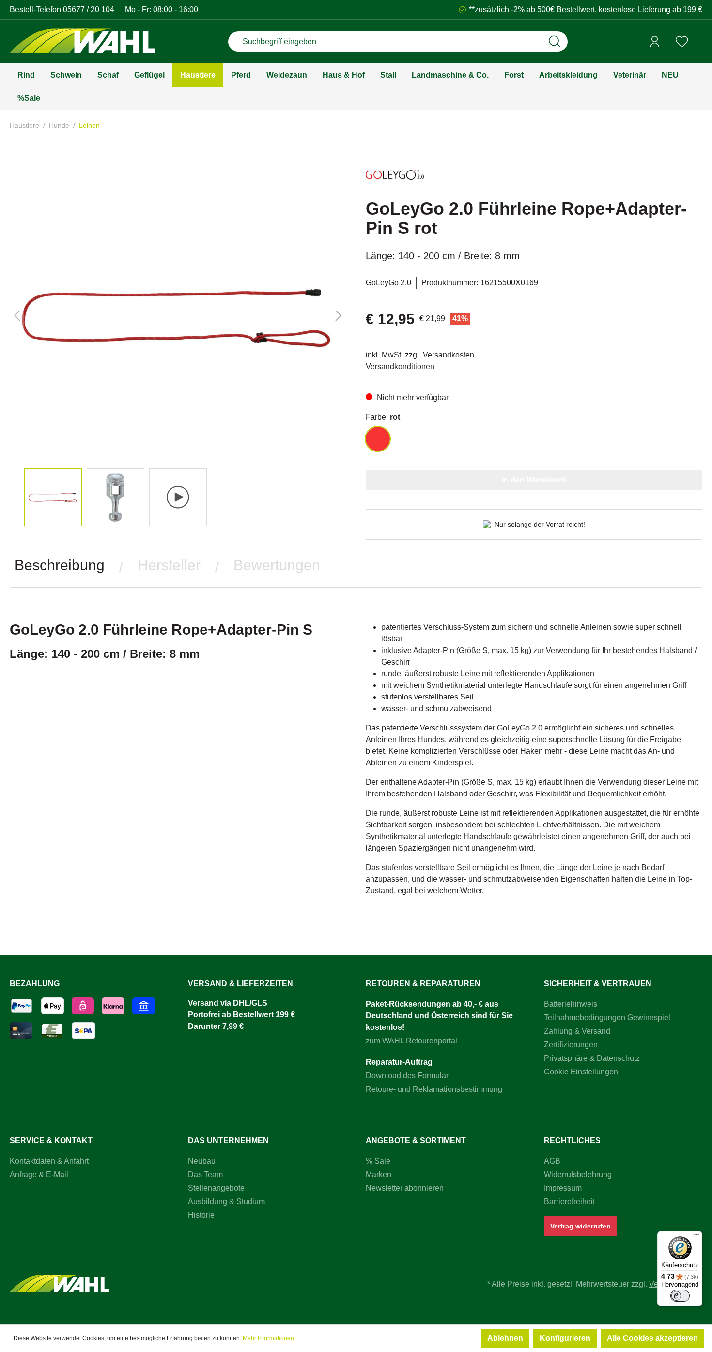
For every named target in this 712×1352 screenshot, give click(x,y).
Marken (378, 1174)
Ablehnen (505, 1338)
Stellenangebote (216, 1188)
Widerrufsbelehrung (578, 1174)
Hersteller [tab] (169, 565)
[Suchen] (555, 41)
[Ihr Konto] (654, 41)
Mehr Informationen (268, 1338)
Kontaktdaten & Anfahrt (49, 1161)
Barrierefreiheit (569, 1201)
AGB (552, 1161)
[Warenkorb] (699, 42)
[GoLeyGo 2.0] (395, 179)
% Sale (378, 1161)
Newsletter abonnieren (405, 1188)
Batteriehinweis (570, 1004)
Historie (201, 1215)
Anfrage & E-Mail (39, 1174)
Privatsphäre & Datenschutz (592, 1058)
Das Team (205, 1174)
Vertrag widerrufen (580, 1226)
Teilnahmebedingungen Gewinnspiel (607, 1017)
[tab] (60, 565)
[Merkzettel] (682, 41)
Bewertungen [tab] (276, 565)
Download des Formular (407, 1076)
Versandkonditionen (400, 366)
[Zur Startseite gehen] (82, 42)
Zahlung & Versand (577, 1031)
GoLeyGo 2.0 (388, 283)
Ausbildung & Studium (226, 1201)
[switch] (680, 1296)
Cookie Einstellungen (581, 1072)
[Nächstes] (338, 315)
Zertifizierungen (571, 1045)
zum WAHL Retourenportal (411, 1041)
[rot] (378, 439)
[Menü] (696, 1237)
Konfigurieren (565, 1338)
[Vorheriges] (17, 315)
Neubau (202, 1161)
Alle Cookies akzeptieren (652, 1338)
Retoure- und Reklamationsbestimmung (434, 1089)
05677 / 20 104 (88, 9)
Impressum (563, 1188)
